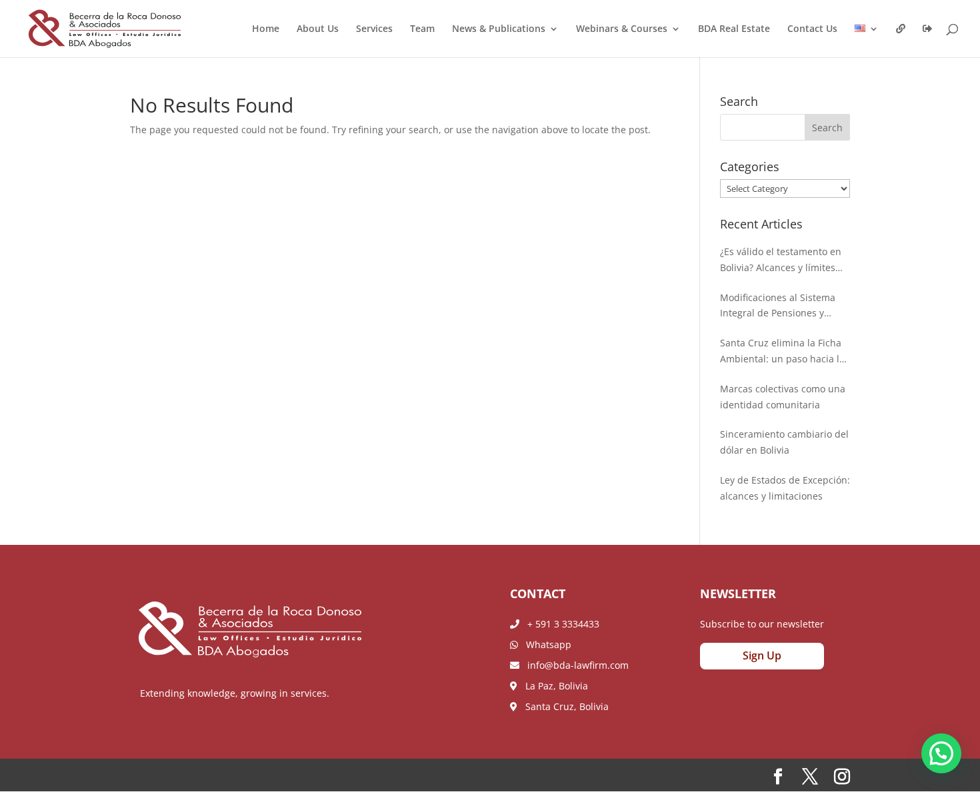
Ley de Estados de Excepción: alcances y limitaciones (785, 488)
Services (374, 29)
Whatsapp (544, 644)
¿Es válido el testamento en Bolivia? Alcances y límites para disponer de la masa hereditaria (780, 260)
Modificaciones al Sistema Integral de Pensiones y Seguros (777, 306)
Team (422, 29)
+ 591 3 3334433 (559, 623)
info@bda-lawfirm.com (574, 665)
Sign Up (762, 655)
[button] (941, 753)
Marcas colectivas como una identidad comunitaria (782, 396)
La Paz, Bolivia (552, 685)
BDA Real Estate (734, 29)
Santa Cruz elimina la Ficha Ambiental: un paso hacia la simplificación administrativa (784, 351)
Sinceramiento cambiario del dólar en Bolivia (784, 442)
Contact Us (812, 29)
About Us (318, 29)
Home (265, 29)
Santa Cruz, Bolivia (563, 706)
